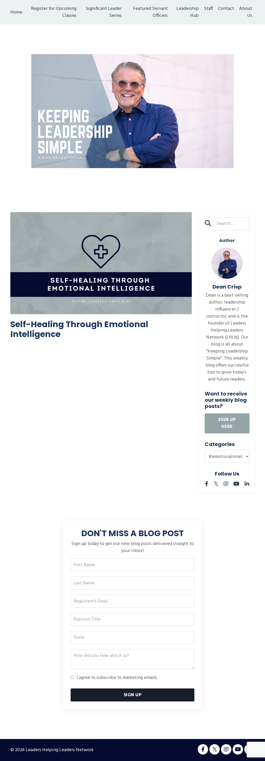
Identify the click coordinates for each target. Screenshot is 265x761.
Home (16, 12)
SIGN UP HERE (227, 423)
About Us (245, 12)
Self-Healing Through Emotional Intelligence (79, 329)
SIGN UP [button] (132, 695)
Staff (208, 8)
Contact (226, 8)
